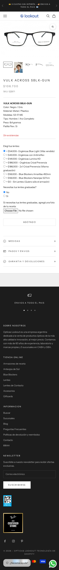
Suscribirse (17, 485)
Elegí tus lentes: (11, 146)
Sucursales (9, 418)
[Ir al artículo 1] (7, 65)
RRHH (6, 445)
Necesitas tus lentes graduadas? (19, 187)
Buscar (6, 412)
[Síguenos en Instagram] (13, 541)
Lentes (6, 380)
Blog (5, 423)
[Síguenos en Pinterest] (22, 541)
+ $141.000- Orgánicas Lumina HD (23, 158)
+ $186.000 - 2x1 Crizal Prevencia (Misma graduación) (26, 168)
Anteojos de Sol (11, 369)
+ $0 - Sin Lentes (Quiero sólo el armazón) (27, 181)
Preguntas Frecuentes (14, 429)
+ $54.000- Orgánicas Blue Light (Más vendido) (30, 151)
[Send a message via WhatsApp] (52, 563)
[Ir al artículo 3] (28, 65)
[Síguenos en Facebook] (5, 541)
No (7, 192)
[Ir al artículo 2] (18, 67)
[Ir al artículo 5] (49, 65)
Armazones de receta (14, 363)
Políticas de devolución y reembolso (21, 434)
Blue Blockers (10, 374)
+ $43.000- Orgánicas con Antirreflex (25, 155)
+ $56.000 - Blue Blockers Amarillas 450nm (28, 174)
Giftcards (8, 396)
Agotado (29, 222)
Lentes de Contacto (13, 385)
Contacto (8, 440)
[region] (29, 299)
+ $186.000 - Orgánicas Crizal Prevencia (26, 162)
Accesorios (9, 390)
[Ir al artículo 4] (39, 65)
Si (7, 196)
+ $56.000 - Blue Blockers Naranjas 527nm (28, 177)
